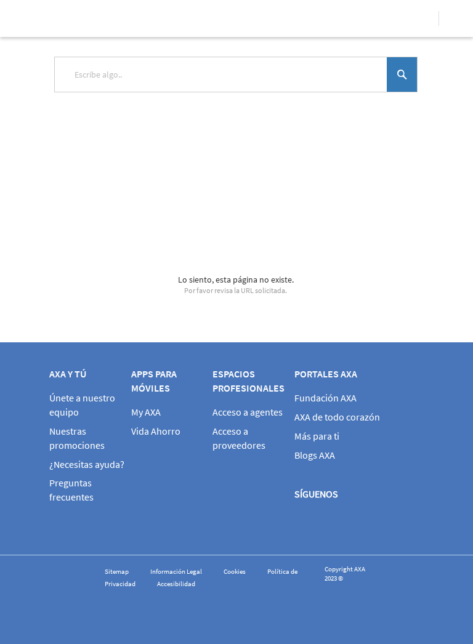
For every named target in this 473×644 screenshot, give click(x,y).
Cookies (235, 572)
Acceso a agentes (247, 412)
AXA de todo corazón (337, 417)
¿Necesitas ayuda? (86, 464)
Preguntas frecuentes (71, 490)
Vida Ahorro (155, 431)
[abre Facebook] (307, 523)
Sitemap (117, 572)
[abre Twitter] (343, 523)
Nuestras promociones (77, 438)
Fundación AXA (325, 398)
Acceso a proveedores (238, 438)
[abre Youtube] (378, 523)
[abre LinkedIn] (414, 523)
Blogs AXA (314, 455)
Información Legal (176, 572)
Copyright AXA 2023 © (345, 573)
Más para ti (316, 436)
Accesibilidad (176, 584)
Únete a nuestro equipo (82, 405)
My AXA (146, 412)
